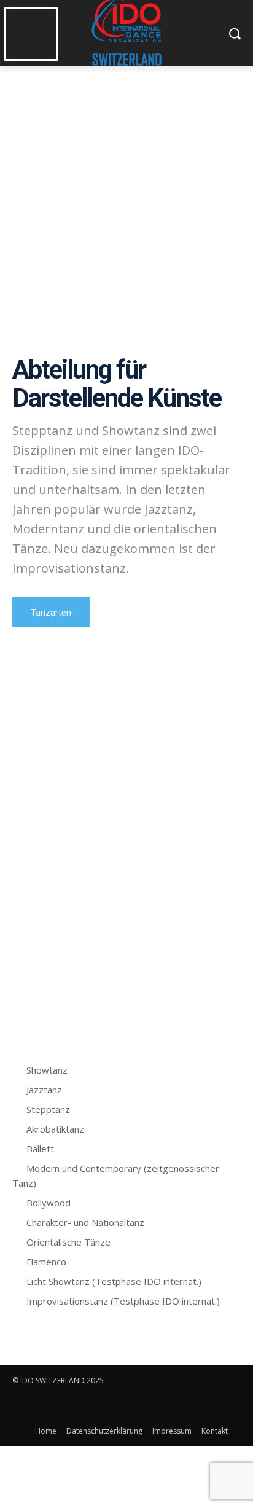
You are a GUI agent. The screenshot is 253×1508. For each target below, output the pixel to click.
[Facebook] (23, 1405)
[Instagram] (50, 1405)
